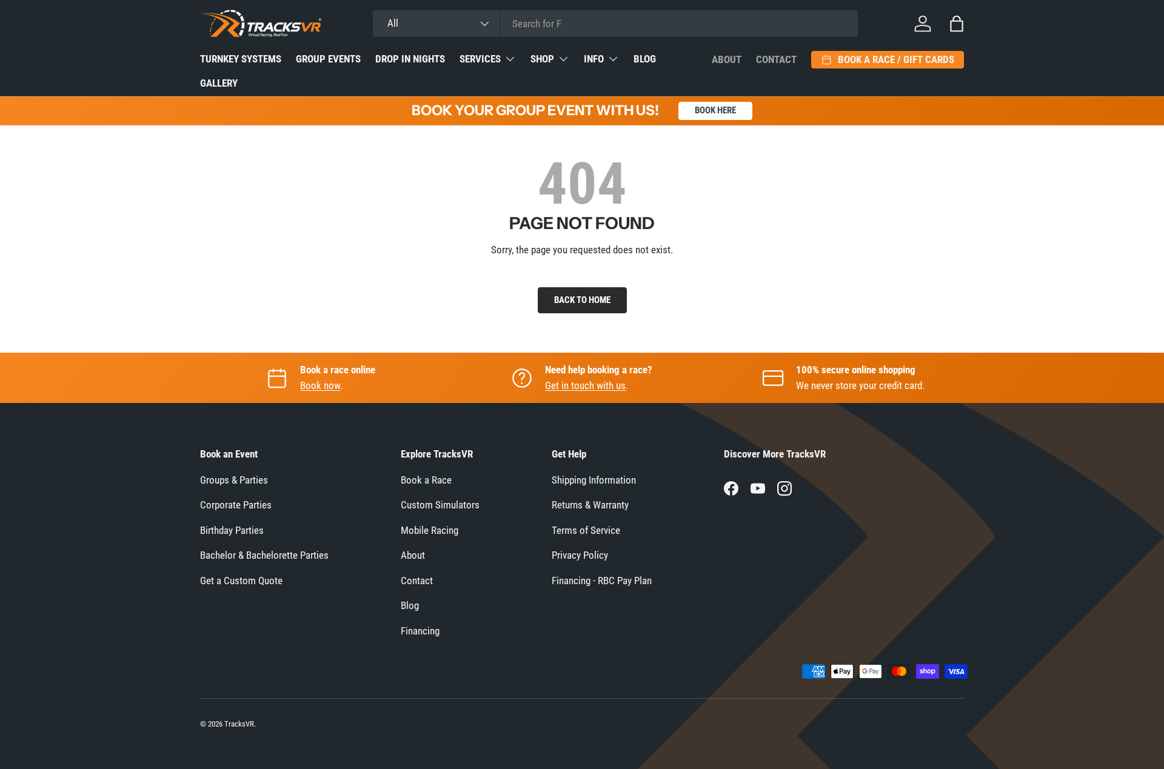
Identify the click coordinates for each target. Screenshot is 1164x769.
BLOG (645, 59)
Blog (410, 605)
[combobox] (615, 23)
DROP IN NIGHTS (410, 59)
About (726, 59)
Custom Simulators (440, 505)
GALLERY (219, 83)
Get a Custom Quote (241, 580)
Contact (776, 59)
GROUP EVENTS (328, 59)
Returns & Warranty (590, 505)
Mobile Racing (429, 530)
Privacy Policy (580, 555)
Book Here (715, 110)
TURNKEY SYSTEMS (240, 59)
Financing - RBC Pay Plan (602, 580)
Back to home (582, 300)
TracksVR (239, 723)
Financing (420, 631)
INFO (594, 59)
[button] (956, 23)
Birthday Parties (232, 530)
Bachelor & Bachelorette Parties (264, 555)
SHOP (542, 59)
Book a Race (426, 480)
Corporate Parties (236, 505)
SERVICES (480, 59)
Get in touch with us (585, 385)
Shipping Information (594, 480)
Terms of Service (586, 530)
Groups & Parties (234, 480)
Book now (320, 385)
